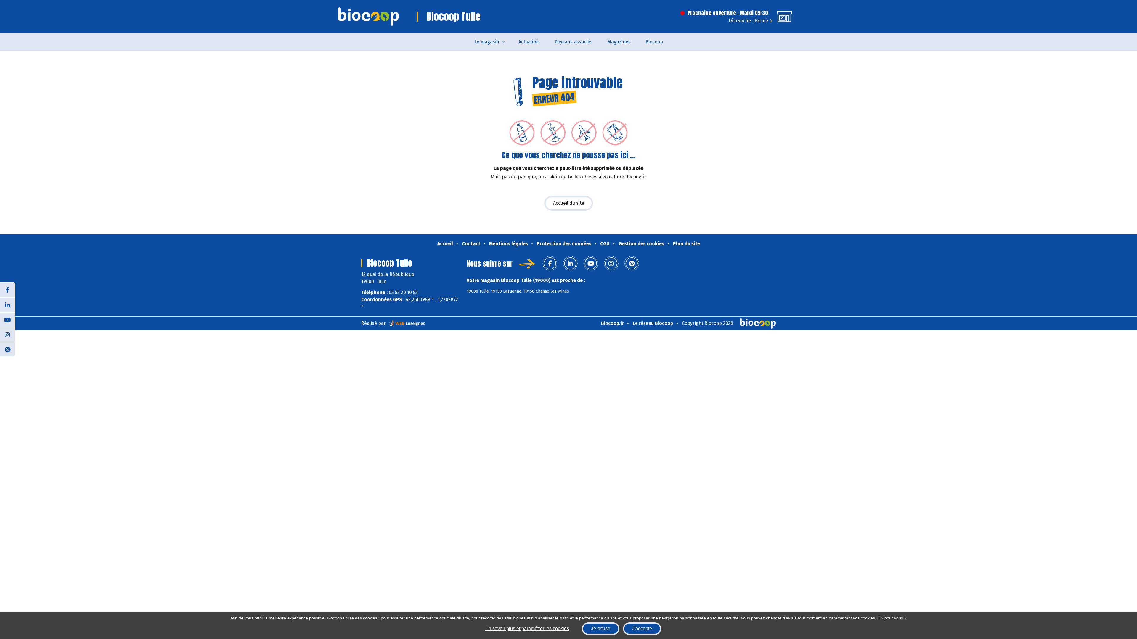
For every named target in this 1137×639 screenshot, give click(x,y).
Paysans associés (573, 42)
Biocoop (654, 42)
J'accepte (642, 628)
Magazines (619, 42)
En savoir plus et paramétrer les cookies (527, 628)
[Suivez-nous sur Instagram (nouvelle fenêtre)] (7, 334)
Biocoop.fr (612, 323)
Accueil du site (568, 203)
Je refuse (600, 628)
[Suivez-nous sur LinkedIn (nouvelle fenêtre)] (7, 304)
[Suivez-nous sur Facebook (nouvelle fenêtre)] (7, 290)
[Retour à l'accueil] (368, 16)
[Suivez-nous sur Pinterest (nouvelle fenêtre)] (7, 349)
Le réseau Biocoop (653, 323)
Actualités (529, 42)
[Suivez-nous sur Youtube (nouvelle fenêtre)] (7, 319)
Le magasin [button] (486, 42)
